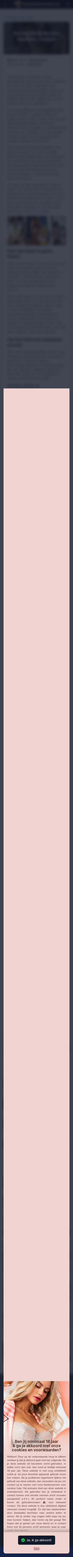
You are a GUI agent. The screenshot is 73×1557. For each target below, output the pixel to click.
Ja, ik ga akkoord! (39, 1540)
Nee (37, 1548)
